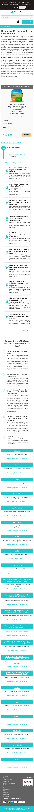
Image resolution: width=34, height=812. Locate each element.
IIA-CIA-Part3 (17, 494)
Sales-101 (17, 716)
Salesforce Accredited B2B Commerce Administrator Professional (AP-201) (17, 657)
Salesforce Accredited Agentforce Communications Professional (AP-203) (17, 642)
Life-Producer (17, 522)
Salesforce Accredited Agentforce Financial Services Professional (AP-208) (17, 580)
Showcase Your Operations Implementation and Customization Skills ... (18, 300)
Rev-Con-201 (17, 731)
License (5, 127)
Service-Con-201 (17, 745)
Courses (5, 787)
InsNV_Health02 (17, 508)
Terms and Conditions (9, 783)
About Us (5, 776)
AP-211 (17, 759)
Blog (4, 778)
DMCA (4, 785)
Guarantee (5, 792)
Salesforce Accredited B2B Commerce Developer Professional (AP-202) (17, 673)
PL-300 (17, 479)
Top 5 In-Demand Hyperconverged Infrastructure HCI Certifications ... (19, 235)
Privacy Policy (6, 794)
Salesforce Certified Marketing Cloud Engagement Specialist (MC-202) (17, 611)
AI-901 (17, 465)
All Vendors (6, 781)
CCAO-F (17, 702)
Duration (5, 120)
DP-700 (17, 536)
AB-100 (17, 551)
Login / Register (27, 22)
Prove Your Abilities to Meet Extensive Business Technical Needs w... (18, 267)
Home (3, 26)
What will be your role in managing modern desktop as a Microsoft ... (19, 316)
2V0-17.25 (17, 451)
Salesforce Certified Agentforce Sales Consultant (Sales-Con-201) (17, 595)
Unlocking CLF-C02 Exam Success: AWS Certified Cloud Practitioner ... (19, 202)
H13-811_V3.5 (17, 565)
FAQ (4, 791)
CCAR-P (17, 688)
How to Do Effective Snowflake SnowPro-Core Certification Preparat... (19, 251)
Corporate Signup (7, 779)
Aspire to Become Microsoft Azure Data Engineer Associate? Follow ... (18, 218)
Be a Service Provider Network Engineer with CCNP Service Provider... (19, 170)
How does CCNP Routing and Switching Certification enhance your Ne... (18, 186)
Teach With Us (6, 789)
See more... (27, 330)
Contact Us (6, 796)
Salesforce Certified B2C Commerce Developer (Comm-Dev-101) (17, 626)
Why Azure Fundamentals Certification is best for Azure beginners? (18, 284)
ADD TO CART (26, 135)
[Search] (3, 17)
